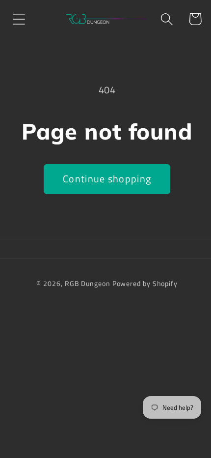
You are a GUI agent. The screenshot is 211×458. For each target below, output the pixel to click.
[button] (19, 19)
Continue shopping (107, 179)
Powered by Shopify (145, 283)
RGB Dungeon (87, 283)
